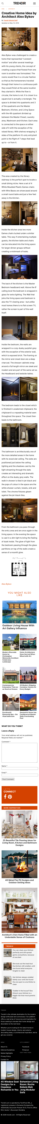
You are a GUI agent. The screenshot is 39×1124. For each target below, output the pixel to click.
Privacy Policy (6, 1056)
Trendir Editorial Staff (11, 20)
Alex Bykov (7, 584)
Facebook (25, 1047)
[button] (19, 39)
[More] (35, 5)
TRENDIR (19, 3)
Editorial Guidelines (8, 1050)
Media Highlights (7, 1053)
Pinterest (25, 1050)
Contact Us (5, 1059)
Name (4, 766)
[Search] (3, 3)
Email (4, 773)
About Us (4, 1047)
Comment (6, 742)
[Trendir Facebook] (5, 797)
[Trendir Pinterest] (9, 797)
